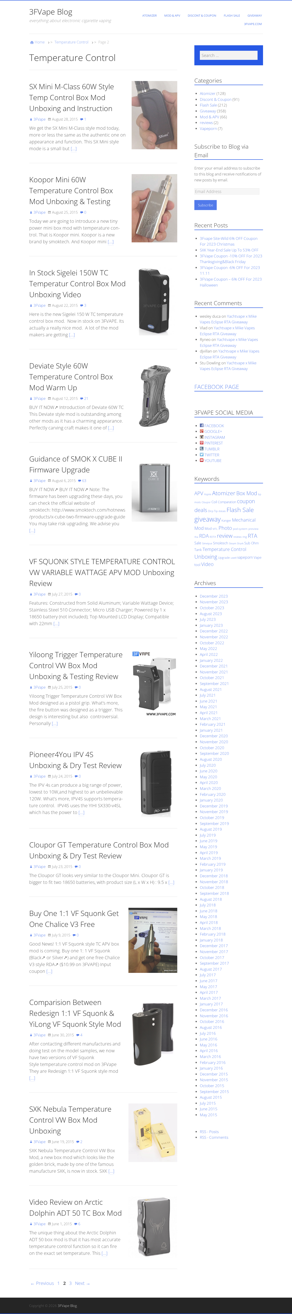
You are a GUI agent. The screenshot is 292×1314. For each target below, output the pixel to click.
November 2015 (214, 1079)
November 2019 (214, 811)
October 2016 (212, 1021)
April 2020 (209, 782)
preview (253, 529)
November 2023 (214, 601)
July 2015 (208, 1103)
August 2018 (211, 899)
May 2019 (208, 846)
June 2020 (208, 771)
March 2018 (210, 928)
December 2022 (214, 631)
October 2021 (212, 677)
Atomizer (149, 15)
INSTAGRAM (214, 437)
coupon (246, 501)
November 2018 (214, 881)
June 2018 (208, 910)
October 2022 (212, 642)
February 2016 (213, 1062)
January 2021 (211, 730)
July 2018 (208, 905)
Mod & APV (172, 15)
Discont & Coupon (202, 15)
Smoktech (220, 543)
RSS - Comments (214, 1137)
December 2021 (214, 666)
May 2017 (208, 986)
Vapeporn (208, 128)
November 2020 (214, 741)
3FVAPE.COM (253, 24)
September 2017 (214, 963)
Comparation (227, 502)
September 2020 (214, 753)
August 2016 (211, 1027)
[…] (74, 148)
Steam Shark (236, 543)
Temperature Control (72, 42)
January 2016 (211, 1068)
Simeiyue (207, 543)
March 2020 (210, 788)
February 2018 (213, 934)
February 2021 (213, 724)
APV (198, 493)
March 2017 (210, 998)
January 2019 (211, 870)
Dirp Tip (213, 511)
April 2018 (209, 922)
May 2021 (208, 706)
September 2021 (214, 683)
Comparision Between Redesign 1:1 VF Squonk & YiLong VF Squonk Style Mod (75, 1013)
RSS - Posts (209, 1131)
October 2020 (212, 747)
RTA (252, 535)
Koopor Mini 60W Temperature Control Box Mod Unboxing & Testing (71, 190)
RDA (204, 535)
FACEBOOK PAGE (216, 387)
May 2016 (208, 1045)
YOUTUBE (212, 460)
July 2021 (208, 695)
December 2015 (214, 1074)
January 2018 (211, 940)
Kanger (226, 520)
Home (40, 42)
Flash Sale (232, 15)
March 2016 (210, 1056)
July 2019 (208, 835)
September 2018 (214, 893)
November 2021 (214, 672)
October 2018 (212, 887)
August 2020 (211, 759)
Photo (225, 528)
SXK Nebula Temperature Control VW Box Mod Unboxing (70, 1120)
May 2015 (208, 1114)
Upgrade (224, 558)
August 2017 (211, 969)
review (224, 535)
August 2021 (211, 689)
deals (200, 510)
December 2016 (214, 1009)
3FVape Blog (50, 11)
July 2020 (208, 765)
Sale (197, 542)
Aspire (207, 494)
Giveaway (255, 15)
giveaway (207, 519)
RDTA (213, 536)
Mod (208, 528)
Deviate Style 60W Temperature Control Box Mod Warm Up (71, 376)
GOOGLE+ (212, 431)
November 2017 (214, 951)
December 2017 (214, 945)
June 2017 (208, 980)
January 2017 (211, 1004)
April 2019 (209, 852)
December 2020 (214, 735)
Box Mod (246, 493)
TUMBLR (211, 449)
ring (244, 536)
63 (84, 480)
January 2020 (211, 800)
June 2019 (208, 840)
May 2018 (208, 916)
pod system (240, 529)
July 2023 (208, 619)
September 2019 (214, 823)
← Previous (42, 1283)
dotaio (222, 511)
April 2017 (209, 992)
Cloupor (206, 502)
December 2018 (214, 875)
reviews (206, 122)
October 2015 (212, 1085)
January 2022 (211, 660)
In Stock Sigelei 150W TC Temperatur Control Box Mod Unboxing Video (77, 283)
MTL (215, 528)
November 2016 (214, 1015)
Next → (82, 1283)
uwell (233, 557)
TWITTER (211, 454)
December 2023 (214, 596)
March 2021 (210, 718)
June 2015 (208, 1108)
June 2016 (208, 1039)
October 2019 (212, 817)
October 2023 (212, 607)
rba (196, 536)
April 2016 (209, 1050)
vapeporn (245, 557)
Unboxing (205, 556)
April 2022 (209, 654)
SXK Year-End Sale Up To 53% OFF (229, 250)
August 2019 (211, 829)
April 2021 (209, 712)
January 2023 (211, 625)
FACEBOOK (213, 425)
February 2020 (213, 794)
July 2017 (208, 974)
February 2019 (213, 864)
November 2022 (214, 636)
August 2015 (211, 1097)
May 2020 (208, 776)
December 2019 (214, 806)
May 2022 (208, 648)
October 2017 (212, 957)
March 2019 (210, 858)
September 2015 (214, 1091)
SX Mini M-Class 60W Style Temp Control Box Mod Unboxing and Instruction (71, 97)
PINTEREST (213, 443)
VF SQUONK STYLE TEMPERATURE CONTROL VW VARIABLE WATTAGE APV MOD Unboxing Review (102, 572)
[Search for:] (228, 55)
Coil (214, 502)
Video (207, 564)
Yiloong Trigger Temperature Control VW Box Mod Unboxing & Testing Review (76, 665)
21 (86, 398)
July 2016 (208, 1033)
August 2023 (211, 613)
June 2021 (208, 701)
